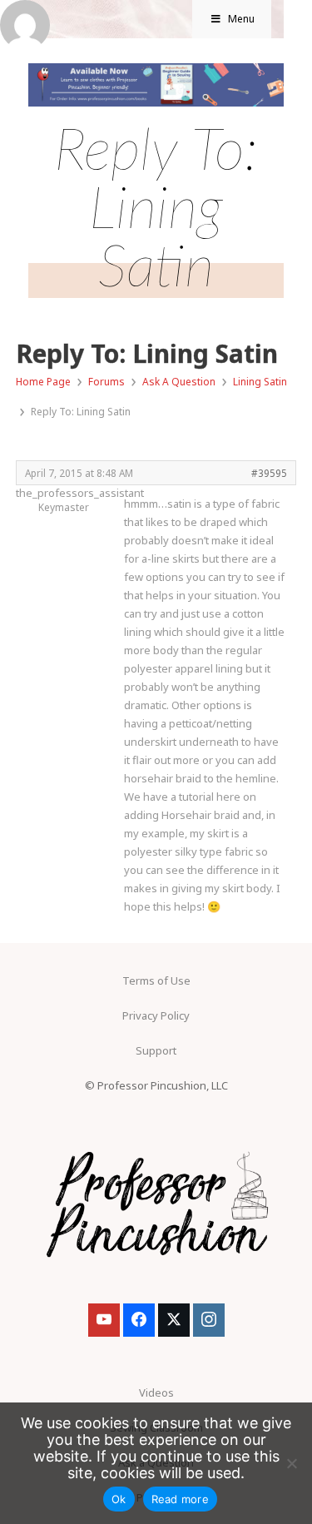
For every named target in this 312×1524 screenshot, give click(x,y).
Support (156, 1050)
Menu (241, 19)
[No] (291, 1463)
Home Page (43, 382)
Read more (180, 1499)
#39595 (269, 472)
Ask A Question (178, 382)
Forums (106, 382)
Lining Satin (260, 382)
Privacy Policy (156, 1015)
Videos (156, 1392)
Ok (118, 1499)
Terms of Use (156, 980)
